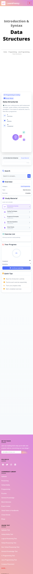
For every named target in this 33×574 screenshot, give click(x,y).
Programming (13, 52)
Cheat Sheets (5, 515)
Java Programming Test (9, 560)
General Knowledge (7, 498)
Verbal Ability (5, 485)
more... (3, 568)
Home (5, 52)
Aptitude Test (5, 530)
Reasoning (5, 480)
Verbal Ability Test (7, 534)
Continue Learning (17, 268)
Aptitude (4, 476)
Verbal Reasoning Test (8, 543)
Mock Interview (6, 502)
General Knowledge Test (9, 551)
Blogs (3, 519)
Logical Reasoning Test (9, 538)
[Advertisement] (16, 72)
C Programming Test (8, 555)
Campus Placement (7, 564)
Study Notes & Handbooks (10, 510)
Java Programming (24, 52)
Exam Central (5, 506)
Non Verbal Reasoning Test (10, 547)
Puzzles (4, 493)
